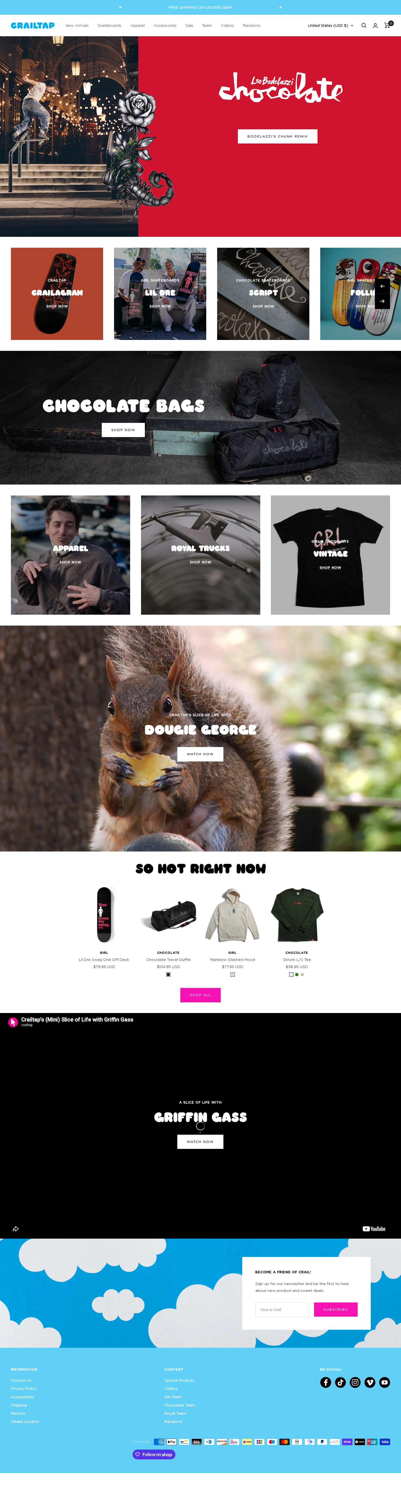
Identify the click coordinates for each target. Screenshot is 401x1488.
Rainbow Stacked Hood (232, 959)
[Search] (363, 25)
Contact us (21, 1380)
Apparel (137, 25)
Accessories (165, 25)
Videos (227, 25)
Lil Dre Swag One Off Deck (104, 959)
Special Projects (179, 1380)
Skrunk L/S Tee (297, 959)
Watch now (200, 754)
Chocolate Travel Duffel (168, 959)
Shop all (200, 995)
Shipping (19, 1405)
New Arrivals (77, 25)
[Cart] (387, 25)
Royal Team (175, 1413)
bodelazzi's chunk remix (277, 136)
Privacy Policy (24, 1388)
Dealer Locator (25, 1421)
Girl (104, 953)
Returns (18, 1413)
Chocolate (168, 953)
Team (207, 25)
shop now (123, 430)
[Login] (375, 25)
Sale (189, 25)
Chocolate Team (179, 1405)
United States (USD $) (328, 25)
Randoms (252, 25)
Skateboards (109, 25)
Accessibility (22, 1396)
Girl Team (173, 1396)
